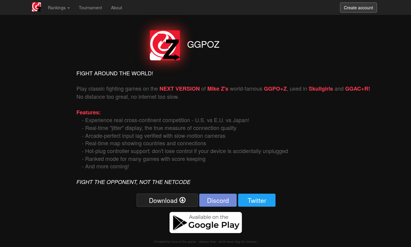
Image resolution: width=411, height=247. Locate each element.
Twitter (257, 200)
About (116, 8)
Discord (218, 200)
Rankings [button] (57, 8)
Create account (358, 8)
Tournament (90, 8)
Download (164, 200)
